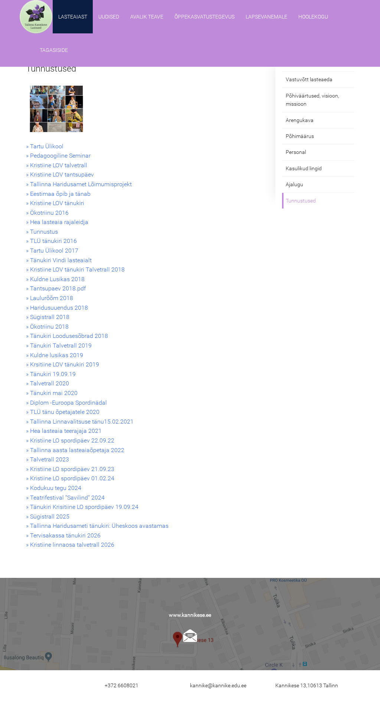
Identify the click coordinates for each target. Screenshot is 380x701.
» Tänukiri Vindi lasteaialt (59, 260)
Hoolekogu (313, 17)
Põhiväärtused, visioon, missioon (312, 100)
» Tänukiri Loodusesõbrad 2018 (67, 335)
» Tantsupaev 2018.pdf (56, 288)
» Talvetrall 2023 (47, 459)
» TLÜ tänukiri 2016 (51, 240)
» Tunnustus (42, 231)
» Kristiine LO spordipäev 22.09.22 (70, 440)
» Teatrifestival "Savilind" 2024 (65, 497)
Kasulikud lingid (304, 168)
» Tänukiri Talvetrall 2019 (59, 345)
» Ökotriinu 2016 (47, 212)
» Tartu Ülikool (44, 146)
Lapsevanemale (266, 17)
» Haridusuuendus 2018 (57, 307)
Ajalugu (294, 184)
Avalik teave (146, 17)
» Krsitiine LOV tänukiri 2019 (62, 364)
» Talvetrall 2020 (47, 383)
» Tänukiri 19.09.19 (51, 374)
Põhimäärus (300, 136)
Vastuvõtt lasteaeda (309, 79)
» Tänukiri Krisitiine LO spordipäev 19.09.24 (82, 506)
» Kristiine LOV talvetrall (56, 165)
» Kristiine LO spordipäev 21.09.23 (70, 469)
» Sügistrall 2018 (47, 316)
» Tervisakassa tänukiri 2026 (63, 535)
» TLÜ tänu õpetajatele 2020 (62, 411)
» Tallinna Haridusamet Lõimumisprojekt (79, 184)
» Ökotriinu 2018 (47, 326)
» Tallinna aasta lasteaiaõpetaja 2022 (75, 450)
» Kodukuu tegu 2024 (53, 487)
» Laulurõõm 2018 (49, 298)
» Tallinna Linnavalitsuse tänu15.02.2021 (80, 421)
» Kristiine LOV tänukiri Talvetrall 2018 (75, 269)
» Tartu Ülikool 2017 (52, 250)
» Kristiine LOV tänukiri (55, 203)
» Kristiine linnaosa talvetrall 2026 (70, 544)
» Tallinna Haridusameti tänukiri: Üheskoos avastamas (97, 525)
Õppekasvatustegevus (204, 17)
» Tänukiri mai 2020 (52, 392)
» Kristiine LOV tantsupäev (60, 174)
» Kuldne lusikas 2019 (54, 355)
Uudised (108, 17)
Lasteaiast (72, 17)
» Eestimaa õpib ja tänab (58, 193)
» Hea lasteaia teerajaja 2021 (64, 430)
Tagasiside (54, 50)
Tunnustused (301, 201)
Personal (296, 152)
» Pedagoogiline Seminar (58, 155)
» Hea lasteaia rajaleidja (57, 222)
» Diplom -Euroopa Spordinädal (66, 402)
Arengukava (300, 120)
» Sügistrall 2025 (47, 516)
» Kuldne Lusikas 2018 (55, 279)
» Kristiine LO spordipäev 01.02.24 (70, 478)
